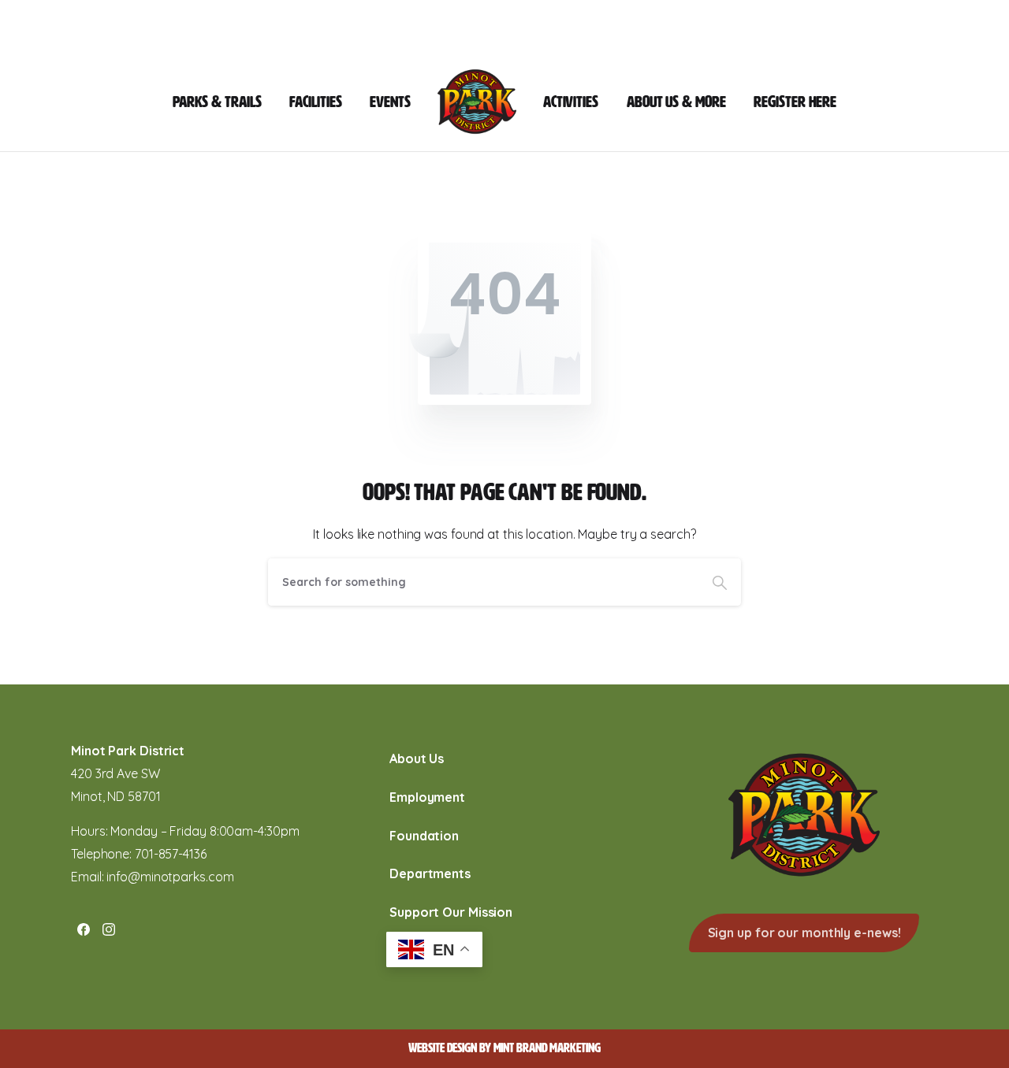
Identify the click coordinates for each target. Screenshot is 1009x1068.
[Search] (719, 582)
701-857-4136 (171, 854)
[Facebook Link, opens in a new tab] (83, 929)
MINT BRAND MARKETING (547, 1048)
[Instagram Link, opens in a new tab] (108, 929)
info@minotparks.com (169, 876)
